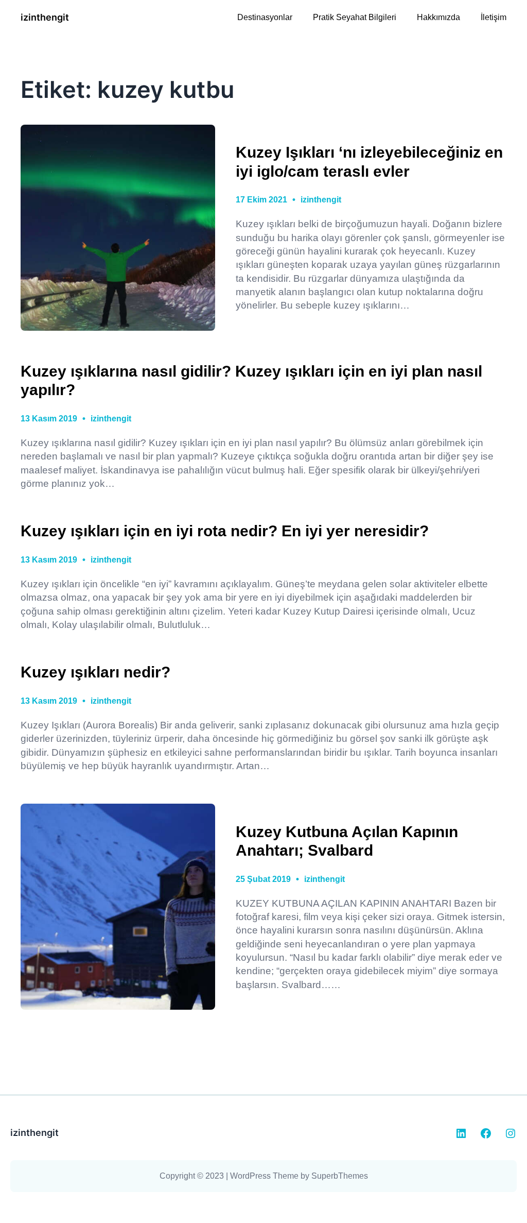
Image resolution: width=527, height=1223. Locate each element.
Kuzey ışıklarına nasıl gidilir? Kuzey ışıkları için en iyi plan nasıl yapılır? (251, 380)
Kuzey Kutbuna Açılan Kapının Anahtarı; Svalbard (347, 841)
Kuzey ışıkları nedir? (95, 672)
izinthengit (45, 17)
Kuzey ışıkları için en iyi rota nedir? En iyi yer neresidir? (225, 530)
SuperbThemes (339, 1175)
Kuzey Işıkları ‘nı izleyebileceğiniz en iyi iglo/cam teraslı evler (369, 161)
